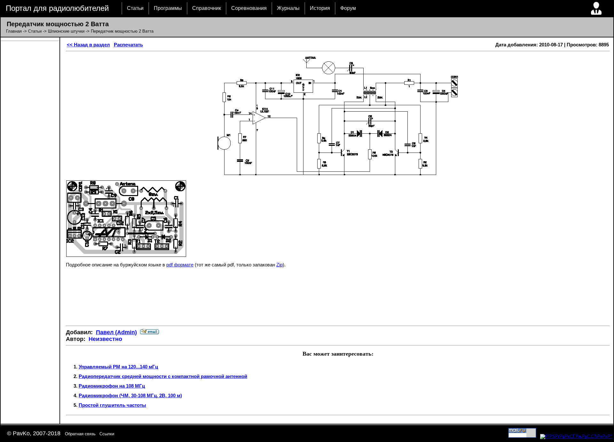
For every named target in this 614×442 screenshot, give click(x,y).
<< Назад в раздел (88, 44)
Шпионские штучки (66, 31)
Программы (168, 8)
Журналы (288, 8)
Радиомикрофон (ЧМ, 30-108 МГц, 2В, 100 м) (130, 395)
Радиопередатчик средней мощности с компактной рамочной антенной (163, 376)
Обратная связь (80, 433)
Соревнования (249, 8)
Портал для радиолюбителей (57, 8)
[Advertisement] (338, 301)
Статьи (135, 8)
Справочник (206, 8)
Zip (279, 264)
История (320, 8)
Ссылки (106, 433)
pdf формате (179, 264)
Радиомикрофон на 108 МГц (112, 386)
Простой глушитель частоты (112, 405)
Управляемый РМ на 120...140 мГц (118, 366)
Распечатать (128, 44)
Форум (348, 8)
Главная (14, 31)
